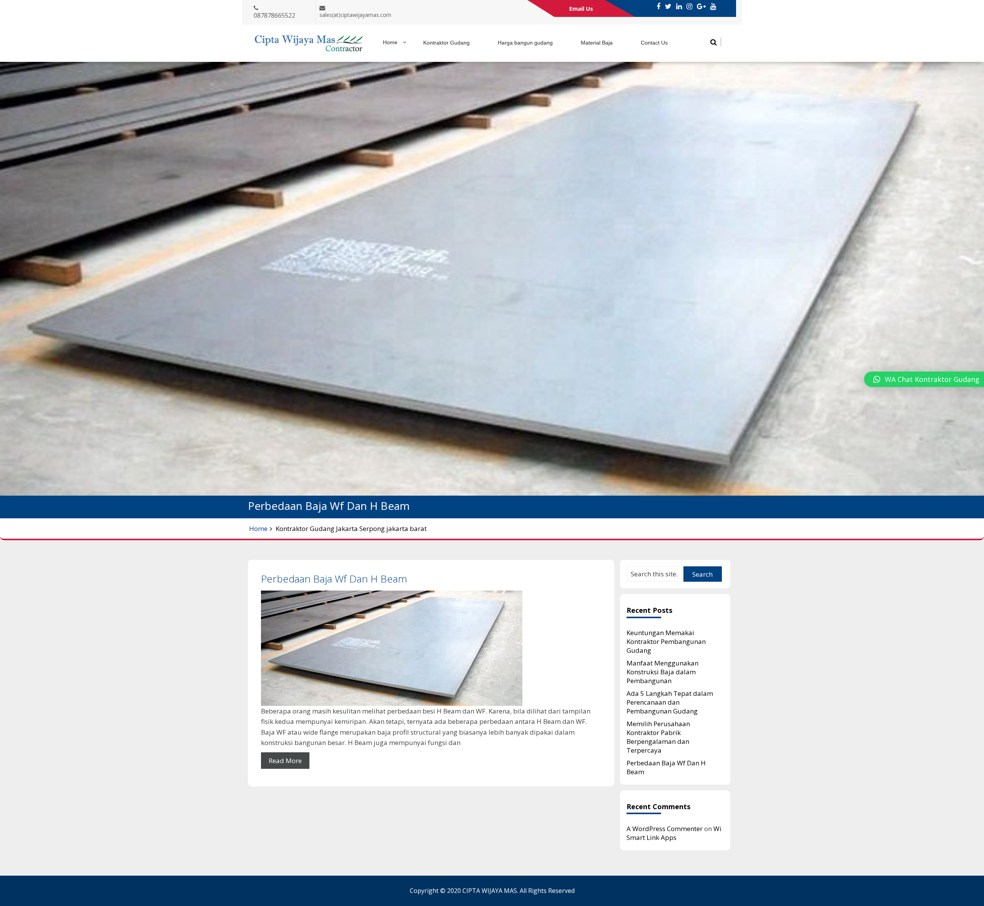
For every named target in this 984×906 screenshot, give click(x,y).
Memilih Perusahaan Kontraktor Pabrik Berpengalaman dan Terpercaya (658, 737)
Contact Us (654, 43)
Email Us (581, 8)
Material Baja (597, 43)
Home (390, 42)
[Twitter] (668, 6)
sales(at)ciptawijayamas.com (355, 14)
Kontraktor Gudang (446, 43)
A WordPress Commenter (665, 828)
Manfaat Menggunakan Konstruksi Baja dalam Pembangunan (662, 672)
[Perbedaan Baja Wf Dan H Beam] (431, 648)
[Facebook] (658, 6)
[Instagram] (689, 6)
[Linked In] (679, 6)
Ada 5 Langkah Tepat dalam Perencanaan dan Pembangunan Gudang (670, 702)
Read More (285, 760)
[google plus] (701, 6)
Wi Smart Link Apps (674, 833)
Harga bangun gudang (525, 43)
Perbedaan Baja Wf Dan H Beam (334, 579)
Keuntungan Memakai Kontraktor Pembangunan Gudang (666, 641)
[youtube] (713, 6)
